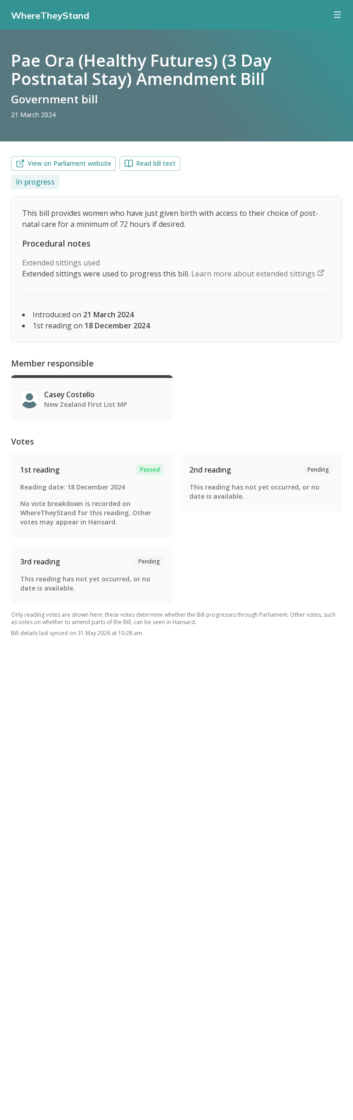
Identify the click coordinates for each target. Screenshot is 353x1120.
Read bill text (156, 163)
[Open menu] (337, 14)
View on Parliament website (69, 163)
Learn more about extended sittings (254, 274)
